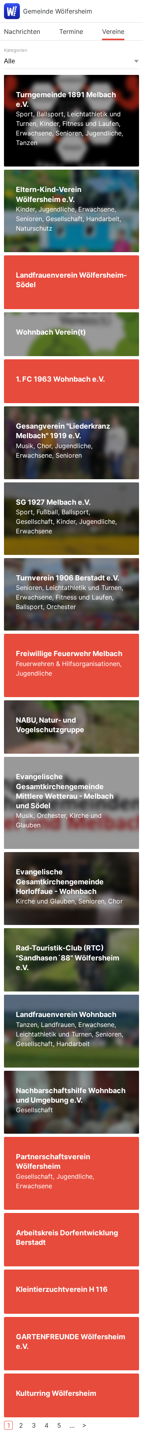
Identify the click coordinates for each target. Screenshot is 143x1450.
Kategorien (15, 50)
